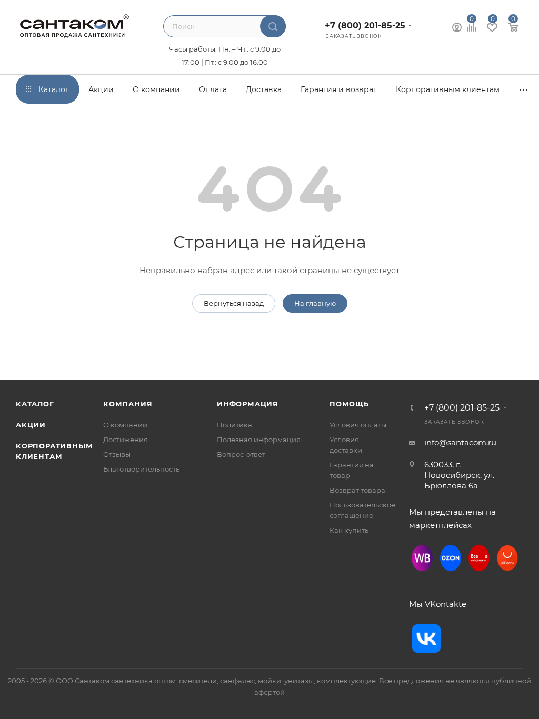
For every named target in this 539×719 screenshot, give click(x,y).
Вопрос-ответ (241, 454)
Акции (31, 425)
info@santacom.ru (460, 442)
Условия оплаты (358, 425)
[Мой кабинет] (457, 28)
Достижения (125, 439)
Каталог (35, 404)
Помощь (349, 404)
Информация (247, 404)
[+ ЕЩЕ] (524, 89)
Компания (127, 404)
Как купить (349, 530)
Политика (234, 425)
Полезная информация (259, 439)
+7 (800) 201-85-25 (365, 26)
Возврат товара (357, 490)
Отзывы (117, 454)
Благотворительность (141, 469)
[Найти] (273, 26)
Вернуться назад (234, 303)
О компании (125, 425)
